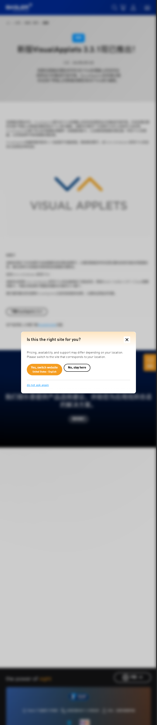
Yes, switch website (44, 369)
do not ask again (38, 385)
